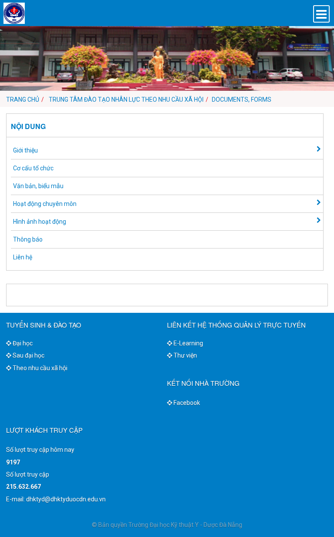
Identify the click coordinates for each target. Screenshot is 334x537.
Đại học (22, 343)
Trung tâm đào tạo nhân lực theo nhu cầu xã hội (126, 99)
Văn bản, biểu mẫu (38, 185)
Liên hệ (22, 257)
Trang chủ (22, 99)
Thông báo (28, 239)
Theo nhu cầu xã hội (39, 368)
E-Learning (187, 343)
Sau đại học (27, 355)
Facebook (186, 402)
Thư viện (184, 355)
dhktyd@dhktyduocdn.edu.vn (66, 499)
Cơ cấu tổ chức (33, 168)
